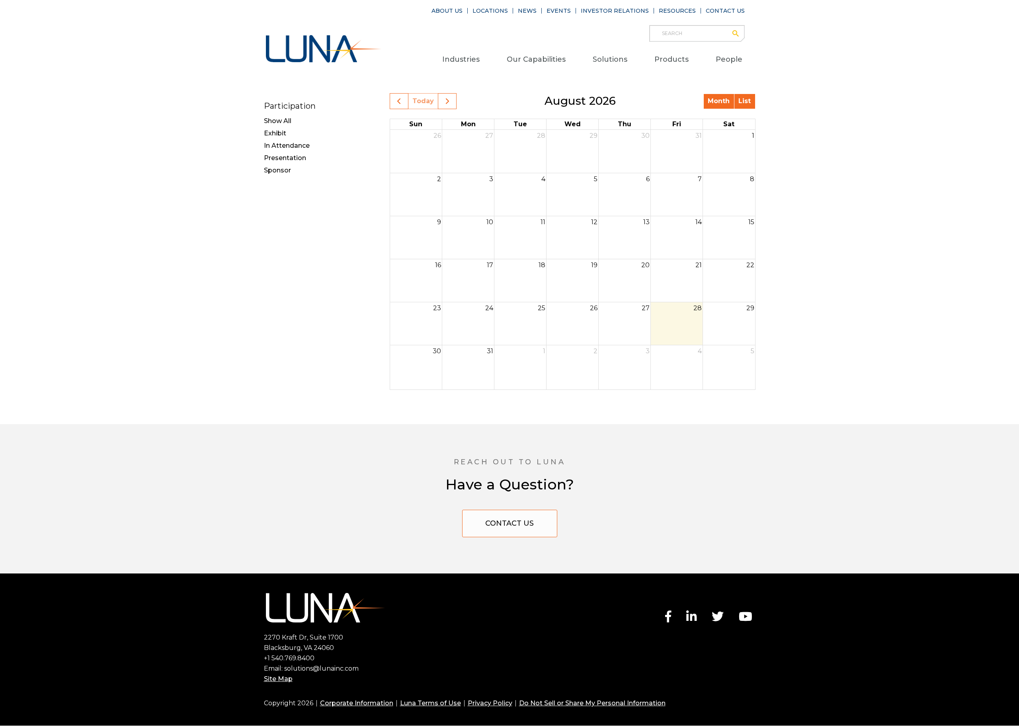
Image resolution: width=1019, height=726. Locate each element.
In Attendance (287, 145)
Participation (290, 106)
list (744, 101)
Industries (461, 59)
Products (671, 59)
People (729, 59)
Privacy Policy (490, 703)
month (719, 101)
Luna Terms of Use (430, 703)
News (527, 10)
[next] (447, 101)
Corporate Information (356, 703)
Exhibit (275, 133)
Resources (677, 10)
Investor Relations (615, 10)
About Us (447, 10)
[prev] (399, 101)
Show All (277, 121)
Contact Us (725, 10)
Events (559, 10)
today (423, 101)
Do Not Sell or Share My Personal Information (592, 703)
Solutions (610, 59)
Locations (490, 10)
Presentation (285, 158)
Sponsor (277, 170)
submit (739, 33)
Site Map (278, 679)
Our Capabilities (536, 59)
